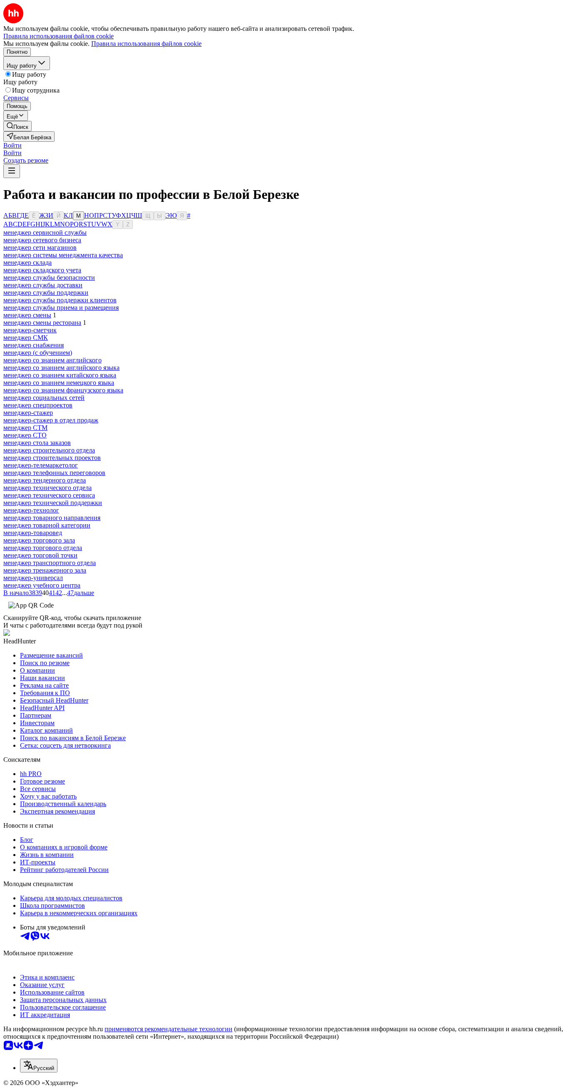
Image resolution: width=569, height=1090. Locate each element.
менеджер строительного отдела (49, 450)
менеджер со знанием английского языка (61, 367)
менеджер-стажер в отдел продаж (50, 420)
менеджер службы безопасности (49, 277)
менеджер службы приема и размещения (61, 307)
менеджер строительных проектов (52, 457)
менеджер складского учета (42, 270)
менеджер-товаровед (32, 532)
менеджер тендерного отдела (44, 480)
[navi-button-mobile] (11, 171)
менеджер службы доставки (42, 285)
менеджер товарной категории (46, 525)
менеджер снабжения (33, 345)
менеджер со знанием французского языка (63, 390)
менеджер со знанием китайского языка (59, 375)
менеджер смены (27, 315)
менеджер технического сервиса (49, 495)
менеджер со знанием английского (52, 360)
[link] (17, 126)
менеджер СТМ (25, 427)
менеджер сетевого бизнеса (42, 240)
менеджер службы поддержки (45, 292)
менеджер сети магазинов (40, 247)
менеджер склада (27, 262)
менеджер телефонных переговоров (54, 472)
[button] (12, 145)
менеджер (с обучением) (37, 352)
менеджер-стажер (28, 412)
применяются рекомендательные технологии (168, 1028)
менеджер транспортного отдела (49, 562)
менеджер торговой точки (40, 555)
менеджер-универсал (33, 577)
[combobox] (38, 1065)
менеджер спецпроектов (37, 405)
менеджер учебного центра (41, 585)
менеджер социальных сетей (44, 397)
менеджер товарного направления (51, 517)
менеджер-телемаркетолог (40, 465)
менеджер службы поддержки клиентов (60, 300)
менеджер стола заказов (37, 442)
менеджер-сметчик (30, 330)
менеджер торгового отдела (42, 547)
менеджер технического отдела (47, 487)
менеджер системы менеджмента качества (63, 255)
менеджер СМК (25, 337)
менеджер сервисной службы (45, 232)
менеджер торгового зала (39, 540)
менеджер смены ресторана (42, 322)
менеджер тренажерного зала (44, 570)
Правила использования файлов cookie (146, 43)
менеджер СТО (25, 435)
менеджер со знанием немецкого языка (58, 382)
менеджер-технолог (31, 510)
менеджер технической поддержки (52, 502)
